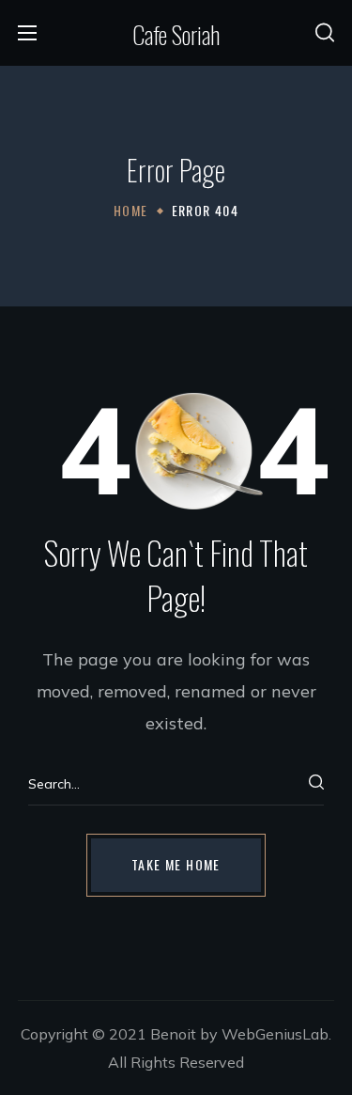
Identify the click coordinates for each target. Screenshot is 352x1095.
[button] (324, 32)
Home (131, 210)
